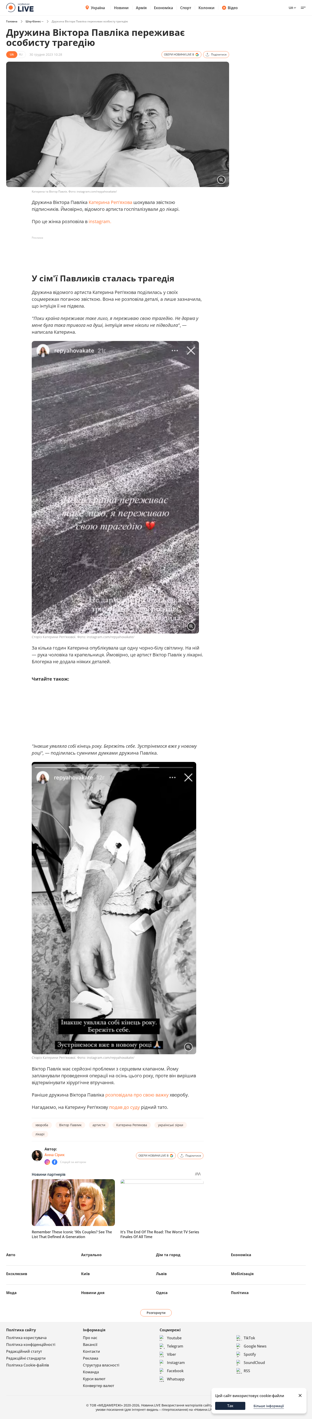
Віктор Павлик (70, 1125)
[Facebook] (54, 1162)
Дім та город (168, 1254)
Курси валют (94, 1378)
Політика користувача (26, 1337)
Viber (171, 1354)
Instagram (176, 1362)
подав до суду (125, 1107)
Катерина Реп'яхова (111, 202)
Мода (11, 1292)
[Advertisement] (115, 251)
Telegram (175, 1346)
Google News (255, 1346)
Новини (121, 7)
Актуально (91, 1254)
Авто (10, 1254)
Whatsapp (176, 1379)
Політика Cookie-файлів (27, 1365)
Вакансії (90, 1344)
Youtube (174, 1337)
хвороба (41, 1125)
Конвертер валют (98, 1385)
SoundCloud (254, 1362)
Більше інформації (269, 1406)
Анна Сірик (55, 1154)
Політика (240, 1292)
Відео (233, 7)
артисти (99, 1125)
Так (230, 1405)
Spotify (250, 1354)
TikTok (249, 1337)
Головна (11, 21)
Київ (85, 1273)
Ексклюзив (16, 1273)
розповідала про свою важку (137, 1095)
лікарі (40, 1134)
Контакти (91, 1351)
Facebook (175, 1370)
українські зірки (170, 1125)
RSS (247, 1370)
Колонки (206, 7)
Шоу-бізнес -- (34, 21)
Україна (98, 7)
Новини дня (92, 1292)
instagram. (99, 221)
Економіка (163, 7)
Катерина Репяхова (131, 1125)
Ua (291, 7)
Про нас (90, 1337)
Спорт (185, 7)
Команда (91, 1371)
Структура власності (101, 1365)
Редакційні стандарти (26, 1358)
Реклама (90, 1358)
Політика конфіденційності (30, 1344)
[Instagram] (47, 1162)
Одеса (162, 1292)
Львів (161, 1273)
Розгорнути (156, 1313)
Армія (141, 7)
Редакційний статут (24, 1351)
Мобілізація (242, 1273)
